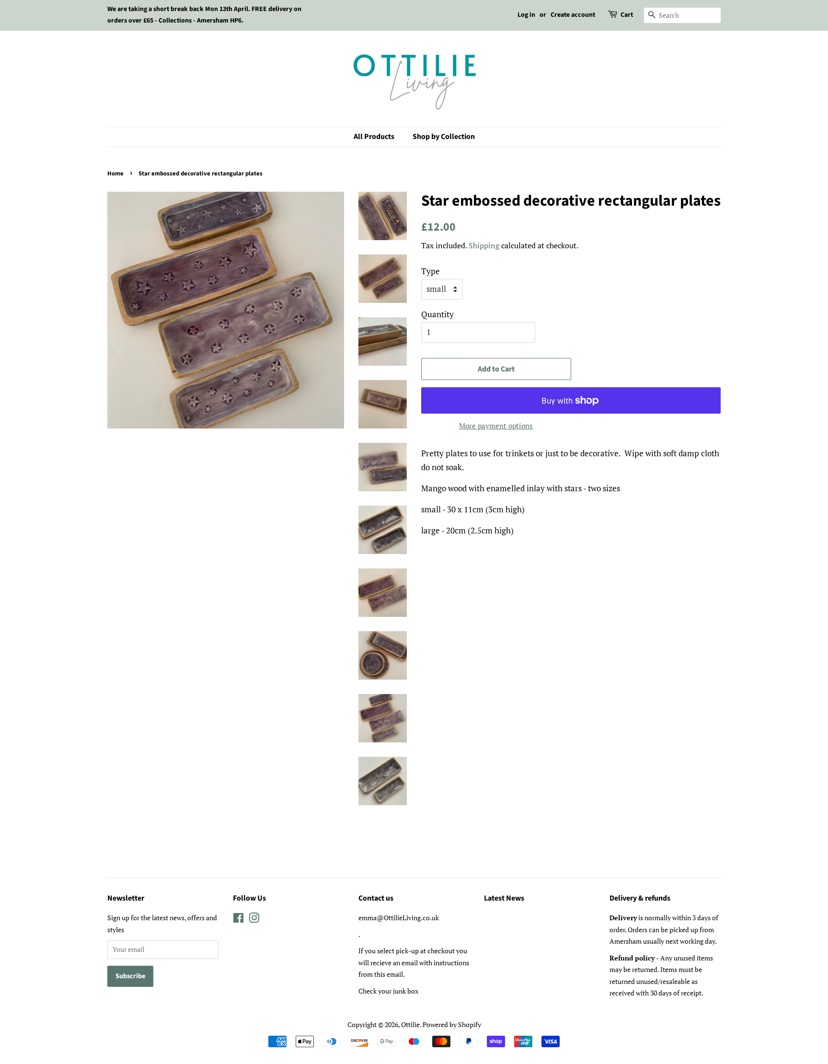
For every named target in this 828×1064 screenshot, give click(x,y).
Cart (627, 15)
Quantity (437, 314)
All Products (374, 136)
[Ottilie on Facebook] (238, 919)
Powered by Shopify (452, 1024)
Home (115, 173)
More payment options (496, 425)
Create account (573, 15)
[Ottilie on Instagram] (254, 919)
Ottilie (410, 1024)
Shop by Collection (444, 136)
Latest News (504, 898)
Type (430, 271)
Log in (526, 15)
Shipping (484, 245)
